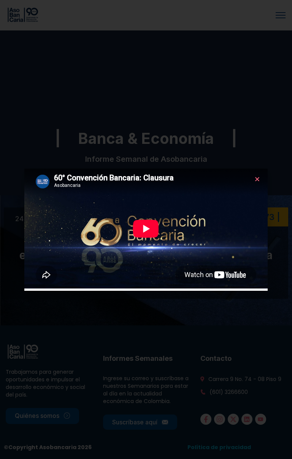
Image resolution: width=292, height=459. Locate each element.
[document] (146, 229)
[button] (257, 179)
